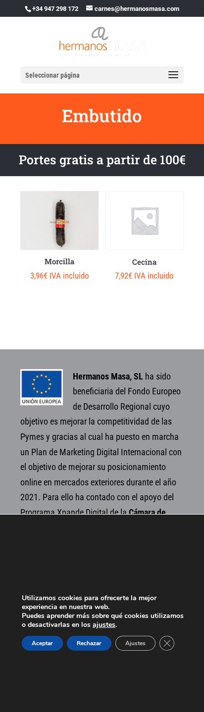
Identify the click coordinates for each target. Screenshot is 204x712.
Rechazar (89, 643)
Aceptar (42, 643)
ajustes (104, 624)
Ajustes (135, 643)
